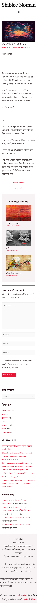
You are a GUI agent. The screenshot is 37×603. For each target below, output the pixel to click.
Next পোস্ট (18, 188)
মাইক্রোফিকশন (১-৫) (13, 223)
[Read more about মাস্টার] (18, 238)
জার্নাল (4, 429)
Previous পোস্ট (18, 183)
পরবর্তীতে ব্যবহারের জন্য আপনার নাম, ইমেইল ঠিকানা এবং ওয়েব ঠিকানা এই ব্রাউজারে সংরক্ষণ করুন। (17, 364)
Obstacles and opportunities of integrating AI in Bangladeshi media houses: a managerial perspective (17, 456)
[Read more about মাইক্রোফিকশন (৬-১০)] (18, 263)
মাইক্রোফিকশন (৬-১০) (13, 273)
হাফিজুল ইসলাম (24, 510)
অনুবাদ (4, 414)
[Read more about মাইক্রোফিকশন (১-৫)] (18, 213)
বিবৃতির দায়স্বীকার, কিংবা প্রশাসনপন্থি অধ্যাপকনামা (17, 473)
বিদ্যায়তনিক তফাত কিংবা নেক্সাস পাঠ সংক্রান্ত (16, 518)
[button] (18, 12)
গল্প (15, 48)
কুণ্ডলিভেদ (5, 418)
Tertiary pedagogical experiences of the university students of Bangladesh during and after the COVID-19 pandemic (17, 466)
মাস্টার (8, 248)
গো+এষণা (5, 425)
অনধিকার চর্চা (6, 410)
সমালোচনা (5, 432)
